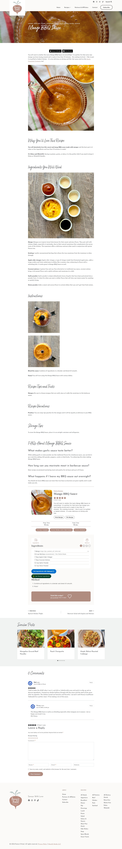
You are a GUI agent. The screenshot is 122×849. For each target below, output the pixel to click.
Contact (95, 7)
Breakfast (84, 800)
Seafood (95, 805)
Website (76, 765)
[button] (55, 497)
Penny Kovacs (58, 491)
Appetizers (84, 797)
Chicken (30, 23)
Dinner (43, 23)
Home (58, 7)
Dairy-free (37, 23)
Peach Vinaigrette (57, 651)
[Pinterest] (99, 1)
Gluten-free (50, 23)
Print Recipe (68, 51)
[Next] (102, 644)
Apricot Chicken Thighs (35, 612)
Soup (82, 831)
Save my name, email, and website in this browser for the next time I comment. (53, 769)
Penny (39, 705)
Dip (82, 805)
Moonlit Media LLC (54, 844)
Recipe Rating (32, 736)
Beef (93, 797)
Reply (91, 682)
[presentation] (30, 639)
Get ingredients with (40, 571)
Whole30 (77, 23)
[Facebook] (93, 1)
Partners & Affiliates (81, 7)
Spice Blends (85, 834)
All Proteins (96, 795)
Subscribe (106, 7)
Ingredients (36, 543)
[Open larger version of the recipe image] (41, 502)
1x (81, 545)
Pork (93, 803)
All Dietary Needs (107, 796)
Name (31, 765)
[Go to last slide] (20, 644)
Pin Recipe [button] (69, 517)
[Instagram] (96, 1)
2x (83, 545)
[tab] (57, 660)
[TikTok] (103, 1)
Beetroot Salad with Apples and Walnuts (81, 612)
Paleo (61, 23)
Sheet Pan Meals (84, 825)
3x (86, 545)
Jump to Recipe (56, 51)
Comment (31, 741)
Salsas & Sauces (69, 23)
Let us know (54, 597)
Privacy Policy (42, 844)
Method (87, 543)
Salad (82, 816)
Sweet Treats (85, 836)
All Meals (84, 795)
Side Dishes (84, 829)
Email (53, 765)
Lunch (57, 23)
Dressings (84, 808)
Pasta (82, 813)
